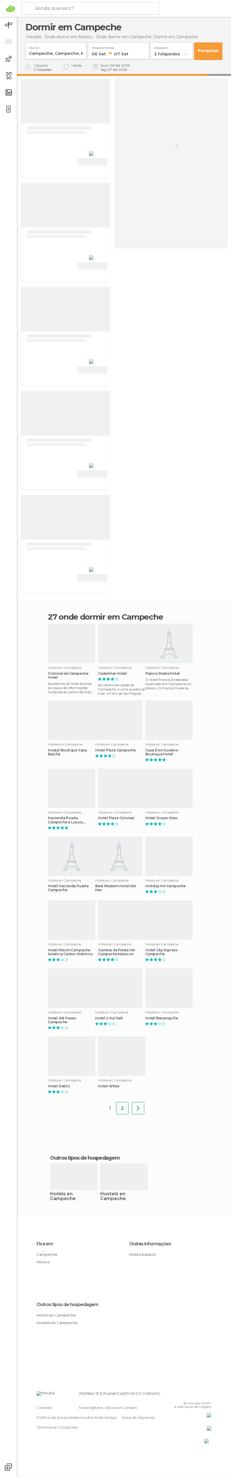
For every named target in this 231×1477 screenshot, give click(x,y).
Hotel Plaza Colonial (116, 818)
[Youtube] (207, 1395)
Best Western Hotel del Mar (115, 888)
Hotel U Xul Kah (109, 1018)
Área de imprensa (138, 1417)
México (43, 1262)
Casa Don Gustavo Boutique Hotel (161, 752)
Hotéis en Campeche (63, 1196)
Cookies (44, 1407)
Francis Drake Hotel (162, 674)
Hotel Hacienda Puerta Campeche (68, 888)
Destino (34, 46)
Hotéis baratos (142, 1254)
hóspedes (161, 46)
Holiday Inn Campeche (165, 886)
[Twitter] (193, 1395)
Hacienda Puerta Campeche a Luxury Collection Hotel (65, 820)
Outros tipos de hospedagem (67, 1304)
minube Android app (98, 1417)
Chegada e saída (103, 46)
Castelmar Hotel (112, 674)
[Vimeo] (200, 1395)
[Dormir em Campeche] (138, 1108)
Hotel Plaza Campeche (115, 750)
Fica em (45, 1243)
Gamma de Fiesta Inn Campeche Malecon (116, 952)
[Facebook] (185, 1395)
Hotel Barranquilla (161, 1018)
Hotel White (108, 1086)
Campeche (47, 1254)
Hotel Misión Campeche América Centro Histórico (70, 952)
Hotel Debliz (59, 1086)
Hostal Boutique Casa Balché (67, 752)
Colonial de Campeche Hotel (68, 675)
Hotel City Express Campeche (161, 952)
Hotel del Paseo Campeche (62, 1020)
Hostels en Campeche (113, 1196)
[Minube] (10, 9)
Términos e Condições (57, 1427)
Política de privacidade (58, 1417)
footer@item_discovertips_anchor (110, 1407)
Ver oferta (92, 162)
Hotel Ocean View (161, 818)
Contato (129, 1407)
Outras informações (150, 1243)
